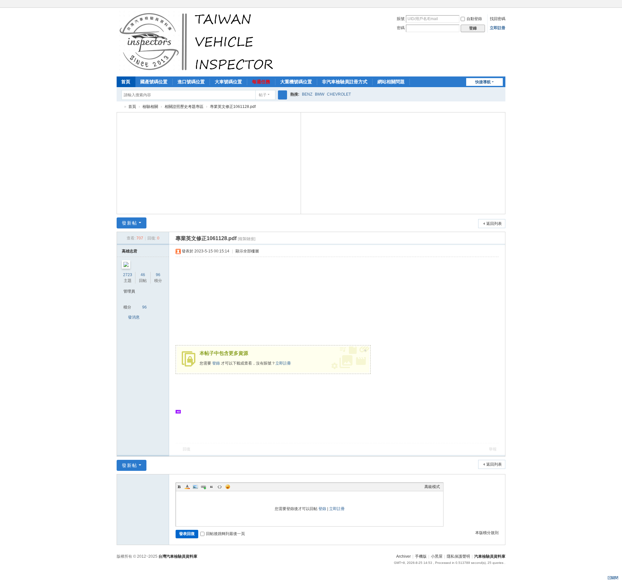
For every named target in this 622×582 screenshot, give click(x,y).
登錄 (216, 363)
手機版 (421, 556)
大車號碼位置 (228, 81)
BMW (319, 94)
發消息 (134, 317)
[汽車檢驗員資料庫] (198, 41)
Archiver (403, 556)
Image (195, 486)
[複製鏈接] (246, 239)
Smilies (228, 486)
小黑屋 (437, 556)
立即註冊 (497, 28)
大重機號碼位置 (296, 81)
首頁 (125, 81)
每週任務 (261, 81)
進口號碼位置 (191, 81)
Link (203, 486)
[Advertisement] (209, 162)
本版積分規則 (487, 532)
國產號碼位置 (153, 81)
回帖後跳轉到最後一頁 (225, 533)
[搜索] (282, 94)
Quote (211, 486)
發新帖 (129, 223)
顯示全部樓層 (247, 251)
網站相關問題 (391, 81)
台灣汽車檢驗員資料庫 (177, 556)
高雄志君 (129, 251)
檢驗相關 (150, 106)
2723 (127, 275)
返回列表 (494, 223)
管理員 (129, 291)
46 (143, 275)
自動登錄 (474, 19)
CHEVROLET (339, 94)
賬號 (401, 19)
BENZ (307, 94)
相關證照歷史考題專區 (184, 106)
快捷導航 (483, 82)
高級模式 (432, 486)
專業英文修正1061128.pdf (233, 106)
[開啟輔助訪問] (503, 4)
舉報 (493, 449)
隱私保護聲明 (458, 556)
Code (219, 486)
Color (187, 486)
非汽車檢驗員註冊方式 (344, 81)
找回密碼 (497, 19)
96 (158, 275)
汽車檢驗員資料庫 (119, 106)
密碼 (401, 28)
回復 (186, 449)
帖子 (263, 95)
